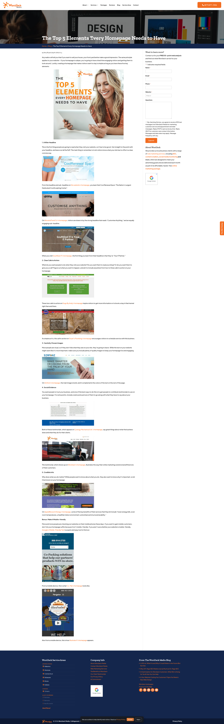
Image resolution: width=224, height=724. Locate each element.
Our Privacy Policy (97, 677)
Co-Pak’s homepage (74, 586)
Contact (136, 5)
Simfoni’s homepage (52, 383)
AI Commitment (96, 679)
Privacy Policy (177, 721)
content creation (151, 157)
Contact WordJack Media (99, 666)
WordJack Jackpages (146, 684)
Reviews (112, 5)
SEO (174, 154)
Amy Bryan (47, 52)
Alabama (47, 666)
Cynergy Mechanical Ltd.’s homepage (88, 430)
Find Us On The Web (145, 687)
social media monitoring (168, 157)
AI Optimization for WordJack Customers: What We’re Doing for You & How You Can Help (160, 673)
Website (148, 92)
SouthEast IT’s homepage (62, 256)
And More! (46, 708)
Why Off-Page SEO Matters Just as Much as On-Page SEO (159, 669)
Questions (148, 100)
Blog (118, 5)
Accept (130, 719)
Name (147, 68)
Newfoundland (50, 691)
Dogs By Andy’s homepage (73, 303)
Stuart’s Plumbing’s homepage (80, 338)
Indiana (46, 685)
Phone (147, 84)
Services (94, 5)
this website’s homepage (80, 185)
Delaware (47, 677)
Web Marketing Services (99, 669)
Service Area (126, 5)
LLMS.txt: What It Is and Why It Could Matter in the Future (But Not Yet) (160, 664)
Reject (138, 719)
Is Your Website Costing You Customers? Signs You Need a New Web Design (159, 678)
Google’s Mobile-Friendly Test (53, 530)
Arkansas (47, 670)
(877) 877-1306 (210, 5)
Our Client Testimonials (98, 674)
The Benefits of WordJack (99, 671)
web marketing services (156, 154)
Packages (103, 5)
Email (147, 76)
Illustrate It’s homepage (78, 640)
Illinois (46, 681)
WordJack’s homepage (76, 465)
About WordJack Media (98, 663)
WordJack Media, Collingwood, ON (70, 721)
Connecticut (48, 674)
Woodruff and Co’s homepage (56, 220)
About (85, 5)
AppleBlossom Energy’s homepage (58, 512)
